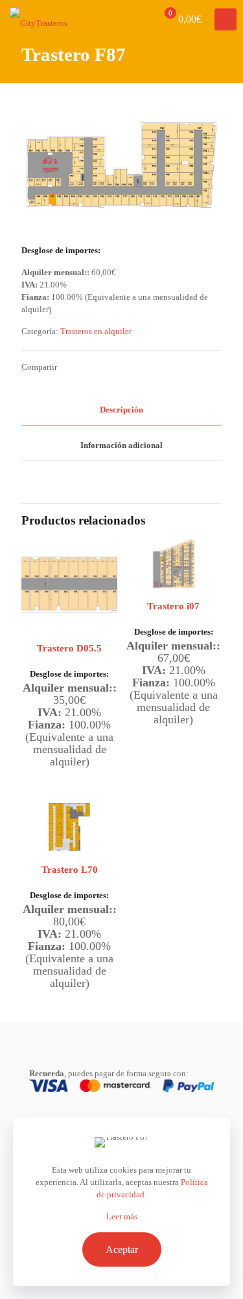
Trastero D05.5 (69, 648)
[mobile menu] (225, 19)
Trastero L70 (69, 869)
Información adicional (121, 445)
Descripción (121, 409)
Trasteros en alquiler (96, 331)
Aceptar (122, 1249)
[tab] (121, 410)
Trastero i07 (173, 606)
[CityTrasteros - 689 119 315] (38, 19)
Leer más (121, 1216)
